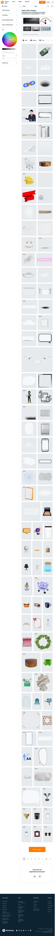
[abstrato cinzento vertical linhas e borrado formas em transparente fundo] (45, 275)
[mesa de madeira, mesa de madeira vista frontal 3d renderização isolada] (29, 131)
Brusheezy (4, 901)
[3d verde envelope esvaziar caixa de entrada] (27, 682)
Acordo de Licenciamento (21, 902)
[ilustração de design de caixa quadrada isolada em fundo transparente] (45, 380)
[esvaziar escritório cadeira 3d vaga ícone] (26, 567)
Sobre (34, 906)
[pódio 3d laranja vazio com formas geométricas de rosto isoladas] (29, 244)
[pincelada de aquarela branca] (29, 99)
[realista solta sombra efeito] (45, 307)
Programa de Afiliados (21, 907)
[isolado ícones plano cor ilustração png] (29, 380)
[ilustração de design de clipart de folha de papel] (31, 720)
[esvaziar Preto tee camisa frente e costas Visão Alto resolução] (48, 834)
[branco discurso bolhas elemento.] (29, 429)
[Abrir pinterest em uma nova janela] (23, 930)
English (49, 901)
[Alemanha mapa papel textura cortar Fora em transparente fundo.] (43, 682)
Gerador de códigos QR (5, 922)
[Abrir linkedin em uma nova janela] (21, 930)
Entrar (48, 2)
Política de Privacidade (48, 931)
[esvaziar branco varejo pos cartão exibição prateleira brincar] (37, 567)
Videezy (4, 905)
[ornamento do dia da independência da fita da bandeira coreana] (37, 359)
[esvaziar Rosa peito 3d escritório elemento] (27, 642)
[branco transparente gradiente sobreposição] (45, 493)
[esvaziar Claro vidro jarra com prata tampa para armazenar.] (26, 834)
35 (46, 859)
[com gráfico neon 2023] (31, 511)
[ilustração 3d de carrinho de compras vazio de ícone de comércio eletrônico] (43, 586)
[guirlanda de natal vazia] (43, 642)
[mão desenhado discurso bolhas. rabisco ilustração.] (31, 797)
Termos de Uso (39, 931)
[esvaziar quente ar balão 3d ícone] (38, 531)
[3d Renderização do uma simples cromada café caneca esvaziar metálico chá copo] (48, 605)
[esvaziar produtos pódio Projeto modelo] (37, 701)
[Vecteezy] (2, 2)
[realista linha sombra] (45, 244)
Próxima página (37, 849)
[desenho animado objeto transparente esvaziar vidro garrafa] (26, 701)
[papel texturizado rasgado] (29, 147)
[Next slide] (50, 40)
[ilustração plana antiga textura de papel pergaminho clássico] (45, 228)
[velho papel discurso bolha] (45, 477)
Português (50, 905)
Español (50, 903)
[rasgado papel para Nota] (45, 738)
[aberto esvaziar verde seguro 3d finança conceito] (47, 662)
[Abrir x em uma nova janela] (28, 930)
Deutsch (50, 907)
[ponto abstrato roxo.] (28, 259)
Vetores (7, 1)
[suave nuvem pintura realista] (45, 67)
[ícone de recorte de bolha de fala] (43, 776)
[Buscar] (48, 6)
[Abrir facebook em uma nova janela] (16, 930)
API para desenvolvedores (6, 912)
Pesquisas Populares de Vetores (21, 911)
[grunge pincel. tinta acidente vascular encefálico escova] (29, 307)
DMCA (19, 904)
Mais (6, 3)
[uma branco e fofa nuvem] (29, 322)
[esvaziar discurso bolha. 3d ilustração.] (27, 531)
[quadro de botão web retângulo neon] (44, 259)
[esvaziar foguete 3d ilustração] (27, 586)
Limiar (4, 56)
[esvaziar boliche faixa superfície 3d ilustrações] (47, 511)
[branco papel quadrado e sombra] (29, 338)
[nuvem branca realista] (45, 147)
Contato (35, 904)
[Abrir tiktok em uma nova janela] (25, 930)
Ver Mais (46, 28)
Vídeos (20, 1)
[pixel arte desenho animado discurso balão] (45, 461)
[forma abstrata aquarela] (29, 51)
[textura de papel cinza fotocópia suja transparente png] (45, 99)
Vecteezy (4, 903)
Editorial (27, 1)
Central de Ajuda (35, 902)
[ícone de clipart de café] (48, 531)
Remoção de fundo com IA (5, 919)
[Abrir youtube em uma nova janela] (30, 930)
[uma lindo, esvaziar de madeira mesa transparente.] (26, 623)
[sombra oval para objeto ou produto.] (45, 83)
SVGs (26, 40)
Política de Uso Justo (47, 932)
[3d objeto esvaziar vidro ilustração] (47, 797)
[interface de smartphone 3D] (29, 738)
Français (50, 909)
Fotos (13, 1)
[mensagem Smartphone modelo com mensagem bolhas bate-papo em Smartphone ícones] (45, 445)
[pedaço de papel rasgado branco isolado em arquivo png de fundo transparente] (45, 180)
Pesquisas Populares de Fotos (21, 916)
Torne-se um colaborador (36, 909)
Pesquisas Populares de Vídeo (21, 920)
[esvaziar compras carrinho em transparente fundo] (29, 163)
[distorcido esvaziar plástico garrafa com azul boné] (48, 623)
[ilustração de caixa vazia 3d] (29, 180)
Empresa (4, 907)
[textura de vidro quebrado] (45, 196)
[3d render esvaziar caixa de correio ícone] (48, 701)
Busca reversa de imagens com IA (6, 915)
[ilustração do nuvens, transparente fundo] (29, 445)
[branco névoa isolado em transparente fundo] (29, 212)
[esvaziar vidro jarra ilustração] (48, 567)
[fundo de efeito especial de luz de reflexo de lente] (29, 477)
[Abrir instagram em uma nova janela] (19, 930)
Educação (4, 909)
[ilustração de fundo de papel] (29, 228)
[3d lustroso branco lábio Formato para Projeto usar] (29, 275)
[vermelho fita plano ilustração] (29, 196)
